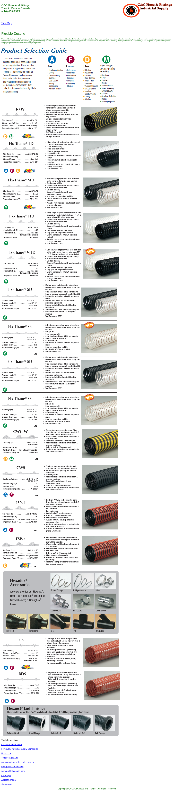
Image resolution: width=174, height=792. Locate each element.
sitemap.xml (6, 784)
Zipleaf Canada (8, 780)
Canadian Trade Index (11, 744)
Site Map (6, 23)
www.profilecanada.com (12, 766)
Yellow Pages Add (9, 758)
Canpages (6, 775)
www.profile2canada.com (13, 771)
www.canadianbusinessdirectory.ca (17, 762)
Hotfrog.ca (6, 753)
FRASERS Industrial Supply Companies (19, 749)
